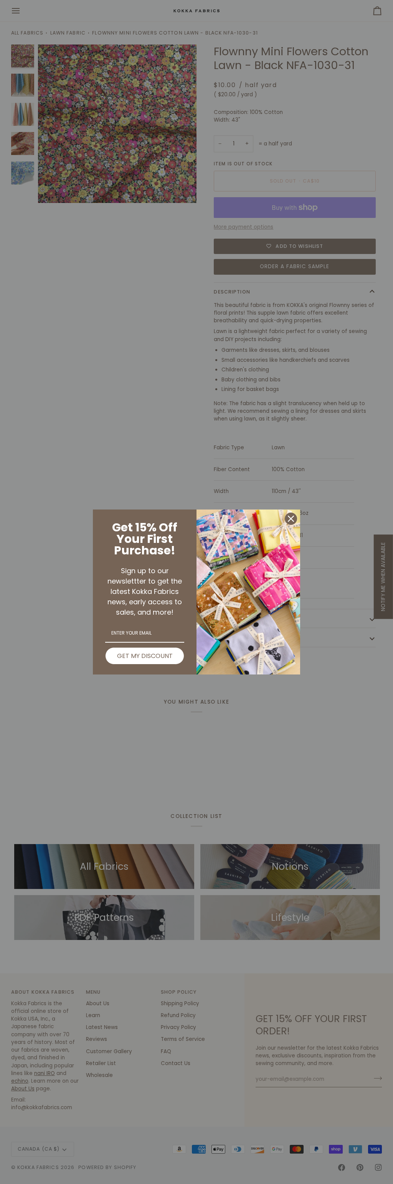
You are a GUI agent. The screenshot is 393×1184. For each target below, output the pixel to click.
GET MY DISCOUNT (145, 655)
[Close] (291, 519)
